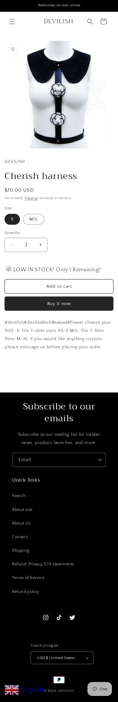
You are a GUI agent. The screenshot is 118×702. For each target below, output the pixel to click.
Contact (20, 537)
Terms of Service (28, 577)
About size (22, 509)
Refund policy (25, 591)
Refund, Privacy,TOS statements (43, 564)
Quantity (12, 232)
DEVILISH (66, 691)
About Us (21, 523)
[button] (12, 21)
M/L (33, 219)
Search (19, 495)
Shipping (31, 198)
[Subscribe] (99, 460)
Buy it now (59, 303)
